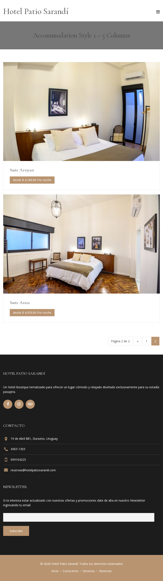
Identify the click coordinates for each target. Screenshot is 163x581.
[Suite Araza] (81, 292)
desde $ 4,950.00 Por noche (32, 313)
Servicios (89, 571)
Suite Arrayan (22, 170)
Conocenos (71, 571)
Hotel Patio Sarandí (36, 11)
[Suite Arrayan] (81, 159)
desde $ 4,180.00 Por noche (32, 180)
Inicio (55, 571)
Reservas (105, 571)
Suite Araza (20, 302)
